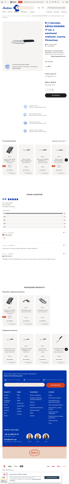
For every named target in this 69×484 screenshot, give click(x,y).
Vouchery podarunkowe (36, 407)
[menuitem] (4, 12)
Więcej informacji (36, 479)
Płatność (32, 402)
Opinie (50, 395)
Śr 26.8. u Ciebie (50, 73)
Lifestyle (6, 410)
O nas (50, 423)
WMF (18, 395)
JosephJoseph (20, 405)
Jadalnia (6, 397)
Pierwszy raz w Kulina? (55, 397)
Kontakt (32, 415)
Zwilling (19, 408)
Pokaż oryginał (8, 234)
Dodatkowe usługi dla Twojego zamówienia (36, 398)
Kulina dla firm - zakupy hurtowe (55, 408)
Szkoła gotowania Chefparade (53, 412)
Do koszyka (56, 95)
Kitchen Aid (20, 403)
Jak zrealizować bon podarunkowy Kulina (54, 401)
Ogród (5, 404)
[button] (10, 359)
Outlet (6, 415)
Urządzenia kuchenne (7, 401)
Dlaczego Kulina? (53, 420)
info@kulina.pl (10, 439)
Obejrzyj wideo (16, 68)
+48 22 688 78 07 (11, 434)
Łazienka (6, 407)
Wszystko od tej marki (58, 141)
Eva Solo (19, 414)
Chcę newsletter (56, 385)
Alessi (18, 397)
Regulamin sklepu (34, 410)
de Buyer (19, 411)
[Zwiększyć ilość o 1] (52, 90)
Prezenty (64, 12)
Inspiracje (49, 12)
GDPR (31, 412)
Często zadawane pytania (56, 404)
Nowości (56, 12)
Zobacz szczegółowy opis (58, 56)
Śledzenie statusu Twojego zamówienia (56, 417)
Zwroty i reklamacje (35, 395)
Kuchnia (6, 395)
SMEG (18, 400)
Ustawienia (12, 480)
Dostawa (32, 404)
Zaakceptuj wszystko (52, 477)
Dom (5, 412)
